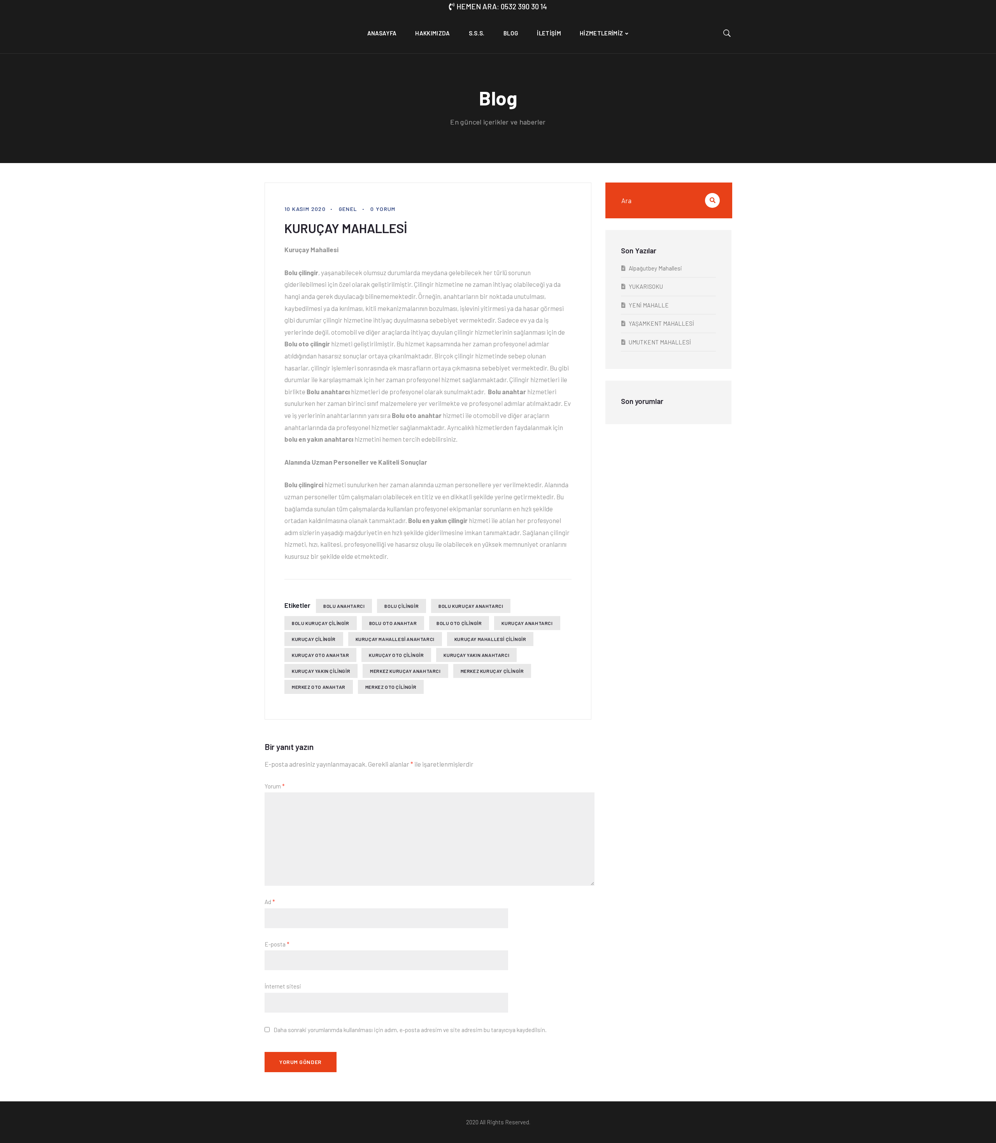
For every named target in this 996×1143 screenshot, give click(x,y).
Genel (348, 208)
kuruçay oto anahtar (320, 655)
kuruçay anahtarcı (527, 623)
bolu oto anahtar (393, 623)
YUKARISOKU (646, 286)
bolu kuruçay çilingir (320, 623)
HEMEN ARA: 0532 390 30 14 (501, 6)
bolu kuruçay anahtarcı (470, 606)
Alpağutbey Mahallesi (655, 268)
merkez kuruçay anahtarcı (405, 671)
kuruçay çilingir (314, 639)
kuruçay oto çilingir (396, 655)
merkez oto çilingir (390, 687)
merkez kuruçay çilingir (492, 671)
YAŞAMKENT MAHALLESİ (661, 323)
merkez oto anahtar (318, 687)
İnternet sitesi (283, 986)
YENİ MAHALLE (649, 305)
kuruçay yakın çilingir (321, 671)
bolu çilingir (401, 606)
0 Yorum (383, 208)
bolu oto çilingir (459, 623)
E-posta (277, 944)
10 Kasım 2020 (305, 208)
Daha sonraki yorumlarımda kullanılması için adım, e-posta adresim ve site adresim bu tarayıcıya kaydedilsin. (410, 1029)
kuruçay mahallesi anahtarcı (395, 639)
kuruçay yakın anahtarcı (476, 655)
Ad (270, 901)
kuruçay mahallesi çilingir (490, 639)
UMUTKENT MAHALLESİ (660, 342)
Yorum (275, 786)
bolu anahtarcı (344, 606)
